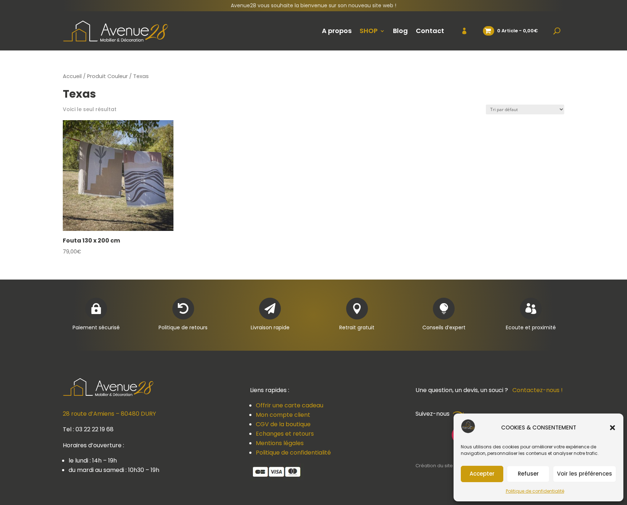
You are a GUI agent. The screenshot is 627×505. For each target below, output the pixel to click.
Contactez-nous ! (537, 390)
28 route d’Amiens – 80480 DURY (109, 414)
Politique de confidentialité (535, 491)
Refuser (528, 473)
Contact (430, 30)
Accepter (482, 473)
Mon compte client (283, 415)
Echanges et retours (285, 433)
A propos (337, 30)
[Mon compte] (460, 31)
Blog (400, 30)
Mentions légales (280, 443)
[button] (612, 427)
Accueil (72, 76)
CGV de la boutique (283, 424)
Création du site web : (441, 465)
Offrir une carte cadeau (289, 405)
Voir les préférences (584, 473)
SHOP (369, 30)
